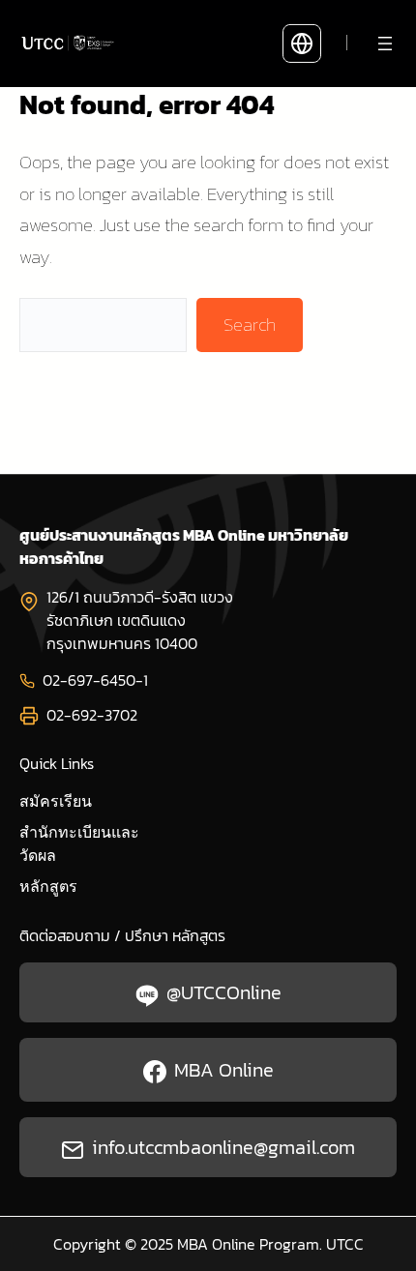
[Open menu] (385, 43)
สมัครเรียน (55, 801)
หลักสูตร (48, 886)
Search (249, 324)
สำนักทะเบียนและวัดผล (79, 844)
